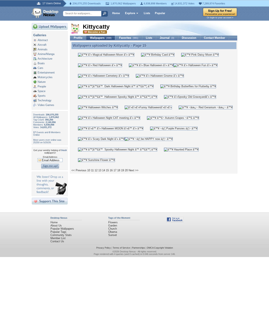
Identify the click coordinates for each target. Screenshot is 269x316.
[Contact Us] (51, 193)
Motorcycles (45, 77)
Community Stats (61, 235)
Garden (112, 225)
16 (111, 170)
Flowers (113, 222)
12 (96, 170)
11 (92, 170)
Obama (112, 231)
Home (116, 13)
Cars (40, 68)
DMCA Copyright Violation (160, 247)
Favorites (128, 37)
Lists (147, 13)
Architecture (45, 58)
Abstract (43, 40)
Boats (41, 63)
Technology (44, 100)
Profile (78, 37)
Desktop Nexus (128, 251)
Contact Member (214, 37)
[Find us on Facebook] (174, 221)
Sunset (112, 235)
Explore (130, 13)
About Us (56, 225)
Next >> (133, 170)
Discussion (189, 37)
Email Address (50, 157)
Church (112, 228)
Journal (167, 37)
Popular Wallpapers (62, 228)
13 (99, 170)
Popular (160, 13)
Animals (42, 49)
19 (122, 170)
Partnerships (138, 247)
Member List (58, 238)
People (42, 86)
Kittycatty (122, 45)
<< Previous (78, 170)
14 (103, 170)
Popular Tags (58, 231)
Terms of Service (121, 247)
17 (114, 170)
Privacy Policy (103, 247)
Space (41, 91)
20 (126, 170)
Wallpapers (101, 37)
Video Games (46, 105)
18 (118, 170)
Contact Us (57, 241)
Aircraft (42, 44)
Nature (42, 81)
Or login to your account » (220, 17)
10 (88, 170)
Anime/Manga (46, 54)
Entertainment (46, 72)
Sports (42, 95)
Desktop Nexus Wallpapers (45, 13)
